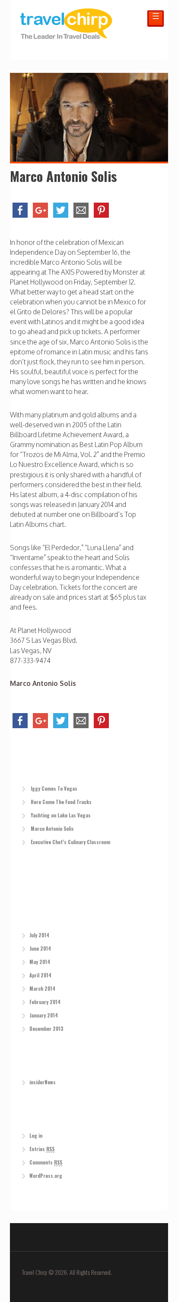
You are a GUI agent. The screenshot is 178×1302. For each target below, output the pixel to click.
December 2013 (46, 1028)
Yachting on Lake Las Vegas (61, 815)
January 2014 (43, 1015)
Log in (35, 1135)
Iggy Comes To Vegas (54, 788)
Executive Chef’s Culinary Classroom (70, 842)
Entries (41, 1149)
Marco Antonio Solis (43, 683)
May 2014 (39, 961)
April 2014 (40, 975)
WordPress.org (45, 1175)
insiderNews (42, 1082)
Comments (45, 1162)
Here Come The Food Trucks (61, 801)
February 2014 (44, 1001)
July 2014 (39, 935)
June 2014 (40, 948)
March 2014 (42, 988)
